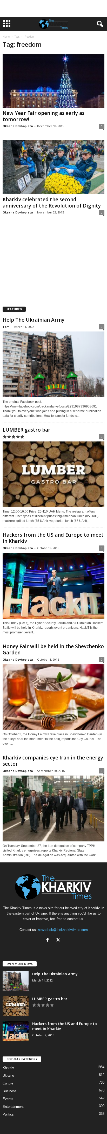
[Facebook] (48, 940)
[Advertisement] (53, 8)
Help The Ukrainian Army (33, 319)
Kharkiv (8, 1068)
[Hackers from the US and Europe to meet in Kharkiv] (53, 585)
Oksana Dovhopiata (18, 126)
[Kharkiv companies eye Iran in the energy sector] (53, 808)
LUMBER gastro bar (26, 429)
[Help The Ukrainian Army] (53, 364)
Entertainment (13, 1107)
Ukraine (8, 1075)
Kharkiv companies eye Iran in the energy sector (53, 760)
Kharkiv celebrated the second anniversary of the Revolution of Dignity (52, 202)
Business (10, 1091)
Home (6, 36)
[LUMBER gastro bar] (53, 474)
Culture (8, 1083)
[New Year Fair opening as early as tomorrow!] (53, 81)
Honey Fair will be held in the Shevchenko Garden (53, 649)
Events (8, 1099)
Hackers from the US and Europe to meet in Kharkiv (53, 537)
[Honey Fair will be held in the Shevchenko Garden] (53, 697)
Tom (6, 327)
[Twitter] (59, 940)
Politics (8, 1114)
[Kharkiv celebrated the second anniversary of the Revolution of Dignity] (53, 167)
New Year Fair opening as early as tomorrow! (43, 116)
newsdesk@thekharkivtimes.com (63, 930)
